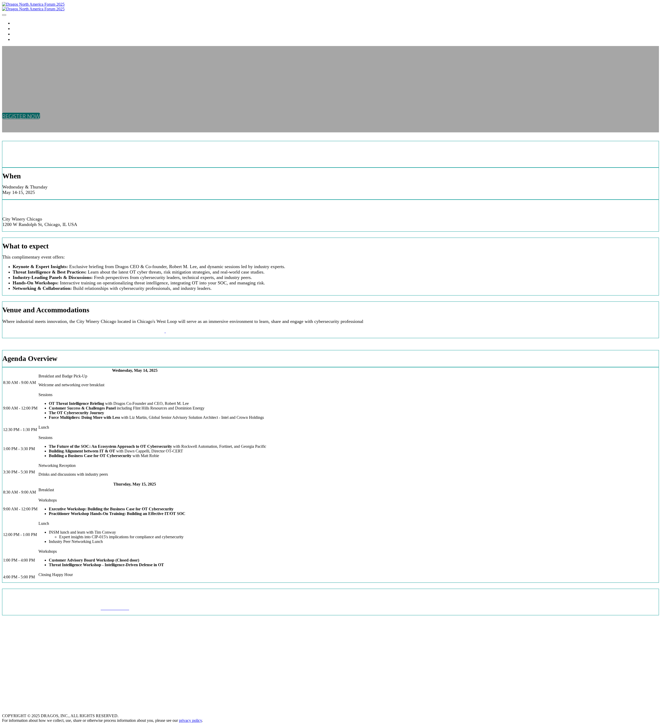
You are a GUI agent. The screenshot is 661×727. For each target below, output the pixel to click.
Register (22, 28)
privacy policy (190, 720)
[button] (21, 116)
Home (18, 23)
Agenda (21, 33)
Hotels (20, 39)
